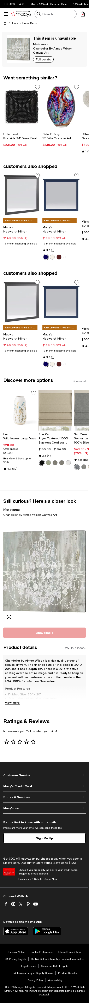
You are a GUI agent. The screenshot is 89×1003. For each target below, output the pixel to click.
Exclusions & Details (30, 879)
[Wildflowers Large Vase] (20, 410)
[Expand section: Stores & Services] (44, 797)
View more (12, 702)
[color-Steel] (55, 462)
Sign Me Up (44, 838)
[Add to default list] (37, 87)
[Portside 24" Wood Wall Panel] (22, 107)
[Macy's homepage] (5, 23)
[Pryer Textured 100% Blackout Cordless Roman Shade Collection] (55, 410)
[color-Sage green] (48, 462)
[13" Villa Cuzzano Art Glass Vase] (61, 107)
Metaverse (40, 44)
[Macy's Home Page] (21, 14)
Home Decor (29, 23)
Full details (43, 59)
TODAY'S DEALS (14, 4)
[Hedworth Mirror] (22, 195)
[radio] (45, 257)
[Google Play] (47, 931)
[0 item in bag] (83, 14)
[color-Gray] (83, 466)
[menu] (5, 14)
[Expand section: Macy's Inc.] (44, 808)
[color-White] (52, 257)
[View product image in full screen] (9, 616)
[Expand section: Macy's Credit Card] (44, 786)
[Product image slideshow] (44, 571)
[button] (44, 571)
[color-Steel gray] (61, 462)
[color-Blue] (45, 257)
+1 (64, 257)
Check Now (50, 879)
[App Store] (15, 931)
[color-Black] (41, 462)
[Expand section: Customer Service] (44, 775)
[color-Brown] (59, 257)
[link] (22, 139)
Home (14, 23)
